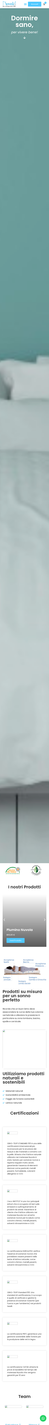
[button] (25, 4)
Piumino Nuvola (20, 930)
